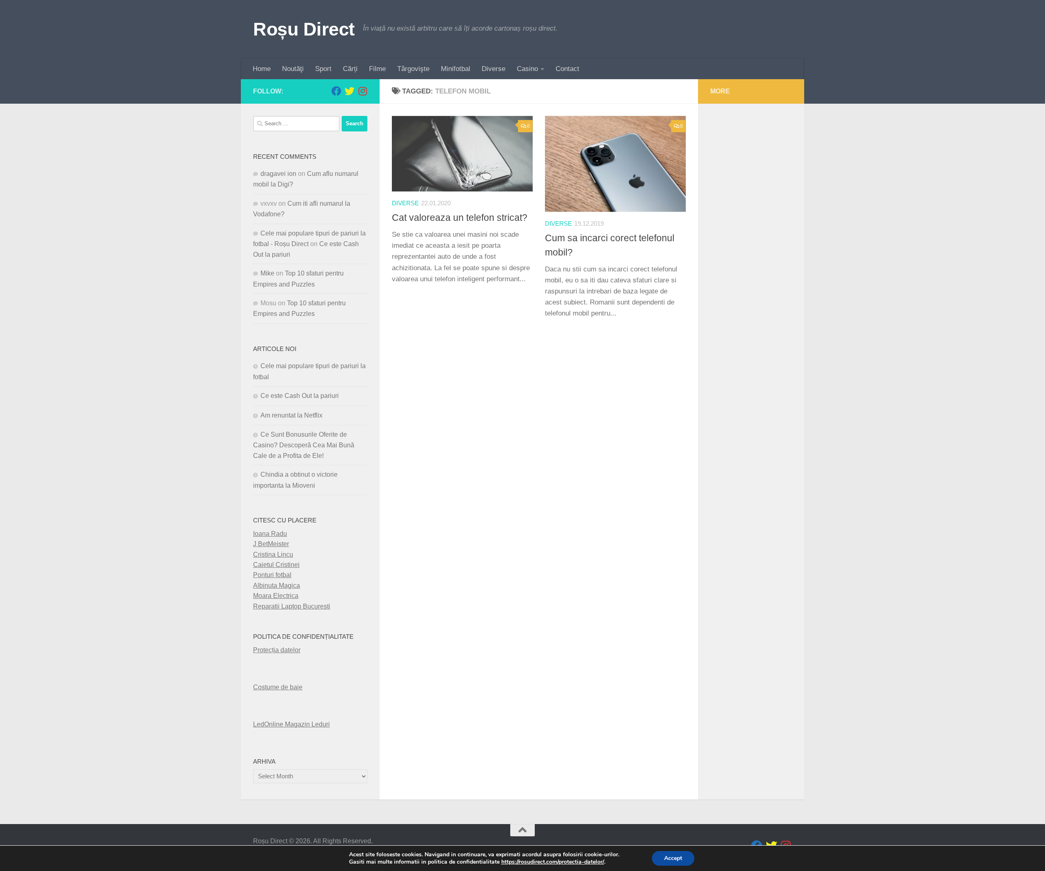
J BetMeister (271, 543)
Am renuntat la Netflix (291, 415)
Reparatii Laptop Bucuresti (291, 606)
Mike (267, 273)
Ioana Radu (270, 533)
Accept (673, 858)
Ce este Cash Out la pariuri (299, 395)
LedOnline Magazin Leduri (291, 724)
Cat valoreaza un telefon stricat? (459, 217)
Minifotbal (455, 69)
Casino (527, 69)
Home (262, 69)
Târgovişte (413, 69)
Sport (323, 69)
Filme (377, 69)
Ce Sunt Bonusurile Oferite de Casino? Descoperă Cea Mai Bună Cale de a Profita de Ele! (303, 445)
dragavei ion (278, 173)
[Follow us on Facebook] (336, 91)
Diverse (493, 69)
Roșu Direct (304, 29)
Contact (567, 69)
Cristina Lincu (273, 554)
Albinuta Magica (276, 585)
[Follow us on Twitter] (349, 91)
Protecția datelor (276, 650)
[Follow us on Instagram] (362, 91)
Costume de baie (277, 687)
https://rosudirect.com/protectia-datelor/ (552, 862)
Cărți (350, 69)
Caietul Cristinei (276, 564)
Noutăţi (293, 69)
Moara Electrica (275, 595)
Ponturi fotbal (272, 574)
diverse (405, 203)
